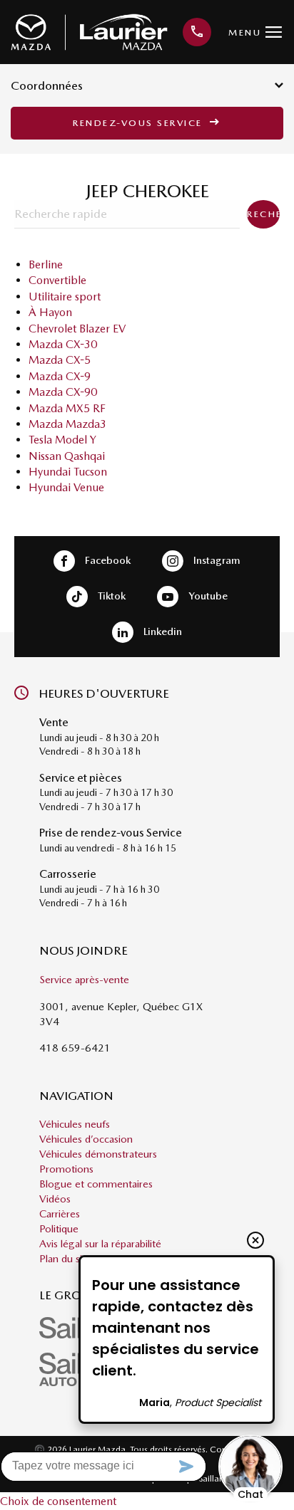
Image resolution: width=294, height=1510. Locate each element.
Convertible (57, 280)
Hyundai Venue (66, 487)
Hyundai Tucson (68, 471)
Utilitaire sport (65, 296)
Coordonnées (47, 85)
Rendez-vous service (139, 122)
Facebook (106, 559)
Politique (58, 1228)
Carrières (59, 1213)
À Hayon (50, 312)
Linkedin (161, 630)
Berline (46, 264)
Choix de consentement (58, 1501)
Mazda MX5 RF (67, 408)
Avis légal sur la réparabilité (100, 1243)
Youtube (207, 595)
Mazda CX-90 (63, 392)
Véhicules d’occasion (86, 1139)
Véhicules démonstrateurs (98, 1154)
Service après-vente (84, 979)
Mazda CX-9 (60, 376)
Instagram (215, 559)
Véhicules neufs (74, 1124)
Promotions (66, 1169)
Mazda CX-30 (63, 344)
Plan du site (65, 1258)
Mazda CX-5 (60, 360)
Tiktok (110, 595)
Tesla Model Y (62, 439)
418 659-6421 (75, 1048)
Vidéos (55, 1198)
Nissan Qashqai (67, 456)
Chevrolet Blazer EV (77, 328)
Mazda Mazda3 (67, 424)
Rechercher (263, 214)
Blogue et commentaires (96, 1184)
